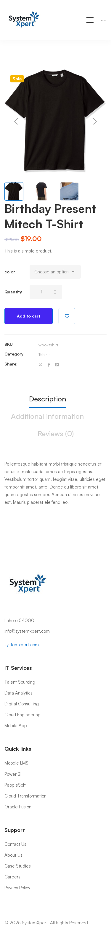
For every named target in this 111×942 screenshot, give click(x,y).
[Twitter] (40, 364)
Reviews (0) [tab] (56, 433)
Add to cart (28, 315)
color (9, 271)
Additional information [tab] (47, 416)
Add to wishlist (67, 316)
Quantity (13, 291)
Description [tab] (47, 398)
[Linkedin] (57, 364)
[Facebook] (49, 364)
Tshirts (44, 354)
